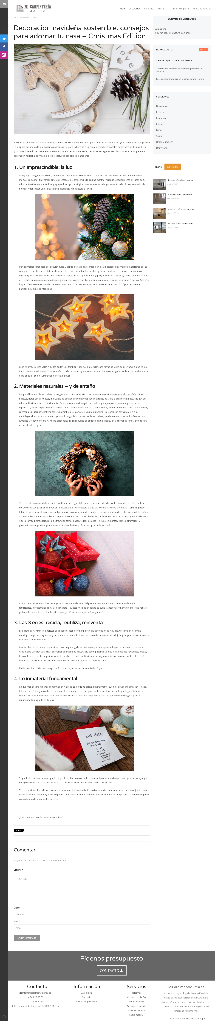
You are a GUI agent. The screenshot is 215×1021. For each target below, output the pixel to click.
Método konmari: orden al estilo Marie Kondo (180, 79)
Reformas (149, 8)
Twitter (4, 38)
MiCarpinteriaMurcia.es (186, 987)
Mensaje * (18, 870)
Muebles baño (136, 1001)
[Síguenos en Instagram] (4, 55)
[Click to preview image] (82, 89)
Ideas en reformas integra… (181, 209)
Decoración (134, 8)
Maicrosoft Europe (195, 1018)
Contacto (86, 997)
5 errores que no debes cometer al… (175, 60)
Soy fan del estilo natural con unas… (173, 32)
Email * (17, 921)
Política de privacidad (86, 1001)
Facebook (4, 47)
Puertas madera (136, 1010)
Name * (17, 908)
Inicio (122, 8)
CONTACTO (109, 970)
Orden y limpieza (180, 8)
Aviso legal (86, 992)
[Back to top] (4, 1017)
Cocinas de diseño (136, 997)
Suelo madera (136, 1014)
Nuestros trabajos (202, 8)
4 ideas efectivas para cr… (181, 180)
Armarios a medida (136, 1005)
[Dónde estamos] (12, 1005)
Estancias (163, 8)
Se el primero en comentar (27, 17)
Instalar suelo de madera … (181, 223)
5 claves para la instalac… (180, 194)
